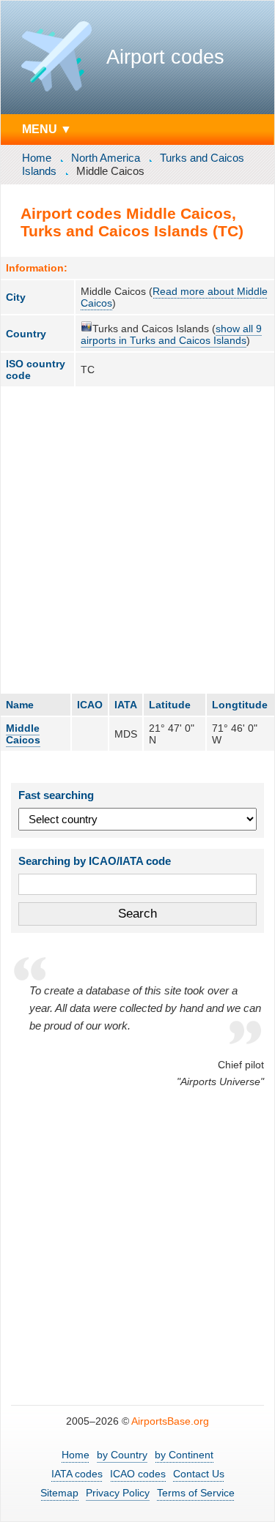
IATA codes (77, 1474)
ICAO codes (138, 1474)
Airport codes (165, 57)
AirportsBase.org (170, 1421)
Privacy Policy (118, 1493)
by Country (122, 1455)
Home (36, 157)
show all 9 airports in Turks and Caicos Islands (171, 334)
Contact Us (198, 1474)
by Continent (184, 1455)
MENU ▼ (47, 128)
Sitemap (59, 1493)
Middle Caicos (23, 734)
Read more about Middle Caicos (174, 297)
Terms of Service (196, 1493)
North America (105, 157)
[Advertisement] (137, 539)
